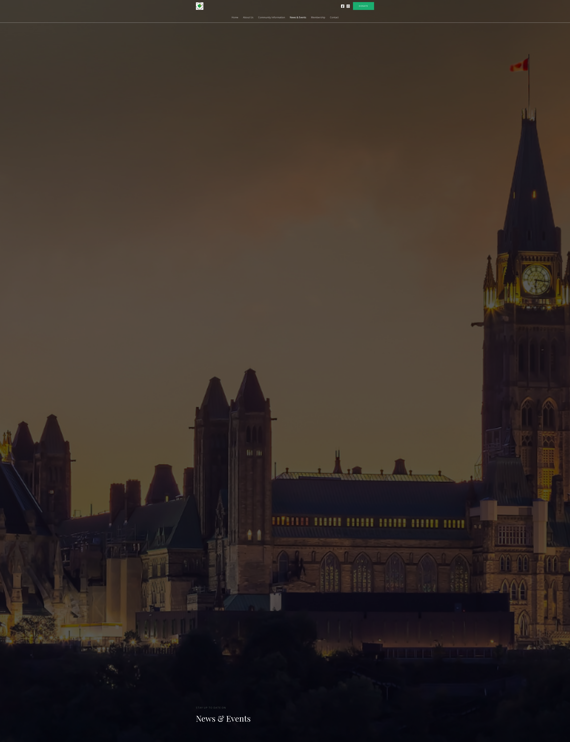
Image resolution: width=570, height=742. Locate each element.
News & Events (298, 17)
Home (235, 17)
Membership (318, 17)
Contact (334, 17)
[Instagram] (348, 6)
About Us (248, 17)
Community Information (271, 17)
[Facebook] (343, 6)
